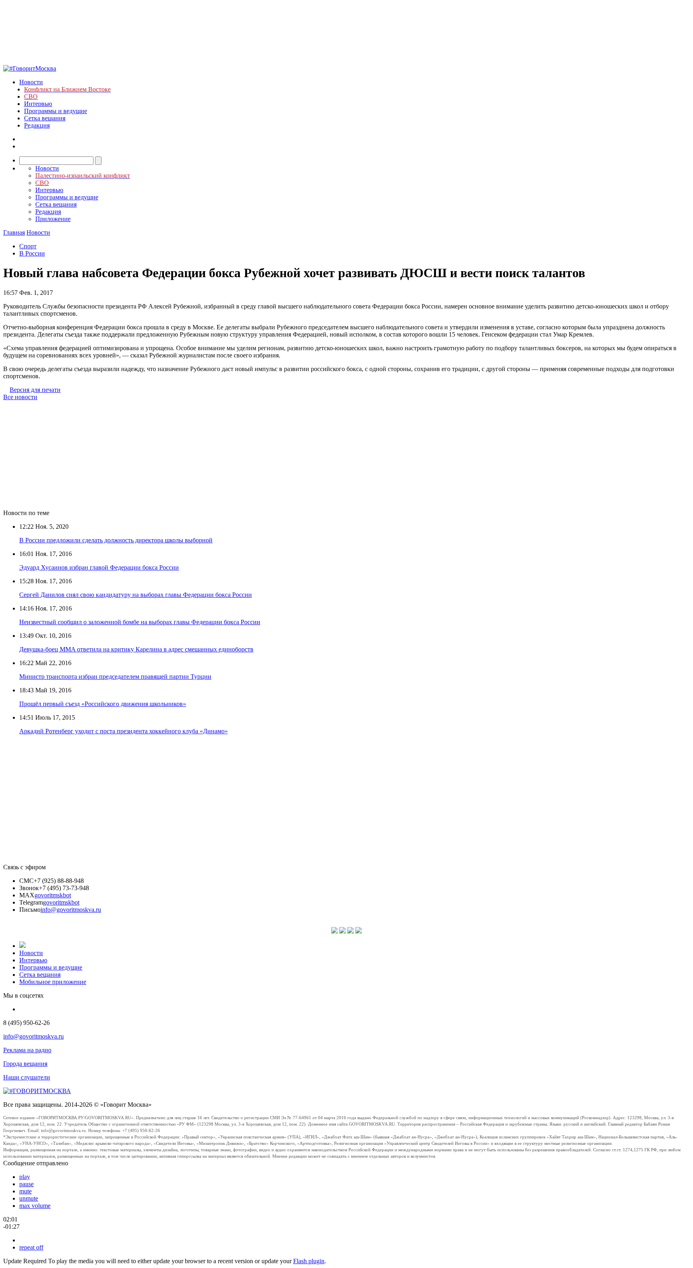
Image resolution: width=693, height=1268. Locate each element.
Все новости (20, 397)
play (24, 1176)
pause (26, 1184)
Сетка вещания (44, 118)
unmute (28, 1198)
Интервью (38, 103)
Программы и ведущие (55, 111)
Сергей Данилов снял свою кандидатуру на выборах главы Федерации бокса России (135, 594)
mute (25, 1191)
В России (32, 253)
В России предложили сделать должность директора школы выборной (116, 540)
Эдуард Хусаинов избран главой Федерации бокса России (99, 567)
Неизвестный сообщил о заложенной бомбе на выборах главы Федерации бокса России (139, 622)
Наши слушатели (26, 1077)
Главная (14, 232)
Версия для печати (35, 389)
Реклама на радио (27, 1050)
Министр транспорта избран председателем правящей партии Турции (115, 676)
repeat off (31, 1247)
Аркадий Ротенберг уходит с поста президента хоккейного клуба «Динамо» (123, 731)
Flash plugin (308, 1261)
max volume (35, 1205)
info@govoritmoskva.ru (71, 909)
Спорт (27, 246)
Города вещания (25, 1063)
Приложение (53, 218)
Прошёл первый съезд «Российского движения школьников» (102, 703)
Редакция (37, 125)
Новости (31, 82)
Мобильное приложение (52, 981)
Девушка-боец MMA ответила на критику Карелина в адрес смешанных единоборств (136, 649)
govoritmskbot (52, 895)
